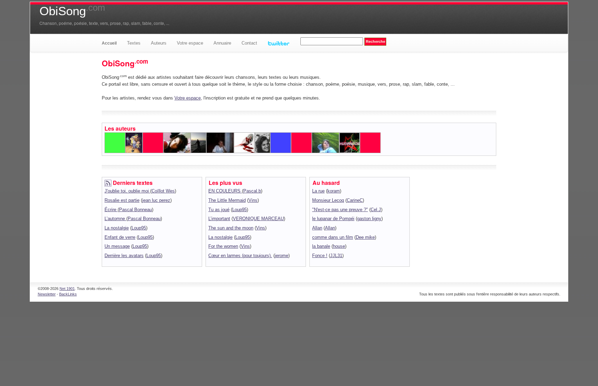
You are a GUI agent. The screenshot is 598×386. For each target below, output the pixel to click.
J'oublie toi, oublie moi (127, 191)
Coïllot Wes (163, 191)
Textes (134, 43)
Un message (117, 246)
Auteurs (158, 43)
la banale (321, 246)
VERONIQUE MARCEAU (258, 218)
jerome (281, 255)
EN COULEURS (225, 191)
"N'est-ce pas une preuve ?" (340, 209)
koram (333, 191)
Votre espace (190, 43)
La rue (318, 191)
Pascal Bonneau (135, 209)
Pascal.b (252, 191)
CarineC (355, 200)
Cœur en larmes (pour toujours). (240, 255)
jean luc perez (156, 200)
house (339, 246)
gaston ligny (369, 218)
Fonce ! (319, 255)
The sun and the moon (230, 227)
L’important (219, 218)
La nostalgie (117, 227)
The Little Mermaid (227, 200)
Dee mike (365, 237)
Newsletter (47, 294)
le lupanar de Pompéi (333, 218)
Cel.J (376, 209)
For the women (223, 246)
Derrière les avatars (124, 255)
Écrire (111, 209)
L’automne (115, 218)
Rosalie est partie (122, 200)
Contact (249, 43)
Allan (317, 227)
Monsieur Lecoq (328, 200)
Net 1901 (67, 288)
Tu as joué (218, 209)
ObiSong (72, 11)
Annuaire (222, 43)
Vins (252, 200)
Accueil (109, 43)
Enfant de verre (120, 237)
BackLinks (68, 294)
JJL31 (336, 255)
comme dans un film (332, 237)
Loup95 (139, 227)
